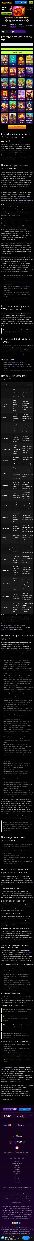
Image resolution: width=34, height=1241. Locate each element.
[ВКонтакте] (13, 1223)
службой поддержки (14, 202)
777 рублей (25, 286)
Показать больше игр (17, 127)
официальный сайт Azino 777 (17, 362)
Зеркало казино (17, 1176)
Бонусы (17, 1165)
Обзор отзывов (21, 25)
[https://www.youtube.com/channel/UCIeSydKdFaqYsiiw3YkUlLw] (11, 1158)
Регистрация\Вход (27, 952)
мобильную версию (17, 354)
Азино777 (3, 172)
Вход (20, 2)
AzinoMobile (17, 1169)
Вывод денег (17, 1167)
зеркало (22, 920)
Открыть (26, 1237)
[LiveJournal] (22, 1223)
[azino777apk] (23, 1158)
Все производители (17, 52)
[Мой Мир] (19, 1223)
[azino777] (15, 1158)
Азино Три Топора (15, 257)
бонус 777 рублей (25, 350)
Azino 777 (3, 144)
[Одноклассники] (15, 1223)
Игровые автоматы (12, 25)
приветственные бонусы (23, 221)
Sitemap (17, 1178)
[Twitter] (17, 1223)
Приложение (17, 1182)
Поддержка (17, 1173)
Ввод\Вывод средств (26, 996)
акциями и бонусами (24, 198)
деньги (17, 281)
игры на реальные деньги (22, 818)
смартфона (28, 300)
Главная (4, 25)
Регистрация (7, 13)
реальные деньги (5, 629)
